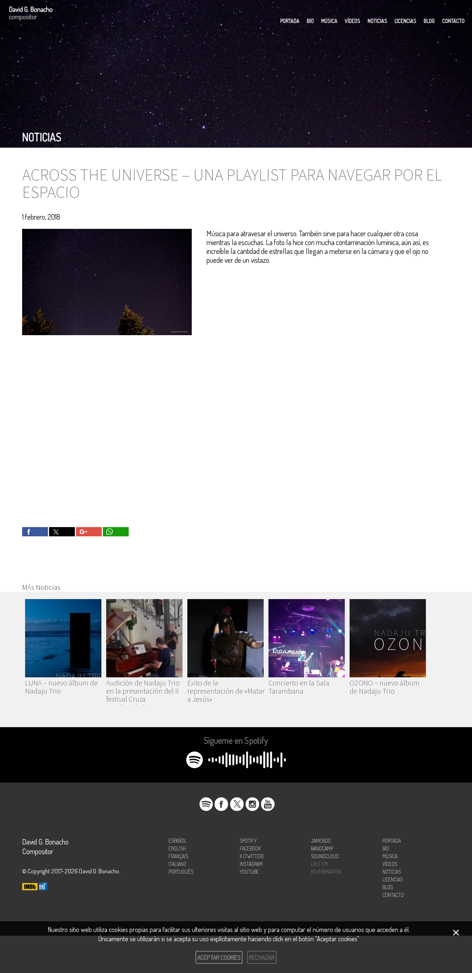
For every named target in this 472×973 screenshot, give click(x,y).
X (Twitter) (252, 856)
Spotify (248, 841)
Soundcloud (325, 856)
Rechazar (262, 957)
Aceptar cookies (219, 957)
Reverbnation (326, 872)
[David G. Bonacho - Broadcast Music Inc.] (43, 887)
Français (178, 856)
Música (329, 21)
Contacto (453, 21)
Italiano (177, 864)
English (177, 848)
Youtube (249, 872)
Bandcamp (322, 848)
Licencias (405, 21)
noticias (41, 137)
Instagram (251, 864)
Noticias (377, 21)
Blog (429, 21)
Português (181, 872)
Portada (289, 21)
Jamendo (321, 841)
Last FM (319, 864)
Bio (310, 21)
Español (178, 841)
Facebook (250, 848)
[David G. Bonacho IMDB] (30, 887)
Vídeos (352, 21)
